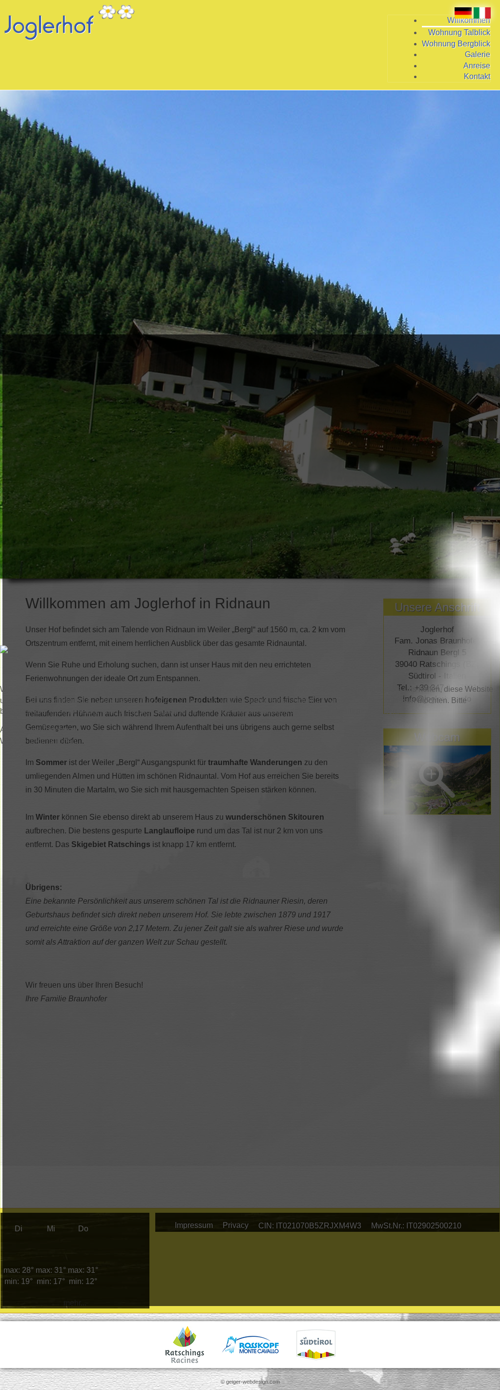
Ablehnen (60, 730)
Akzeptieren (21, 730)
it (21, 670)
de (24, 659)
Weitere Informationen (38, 741)
